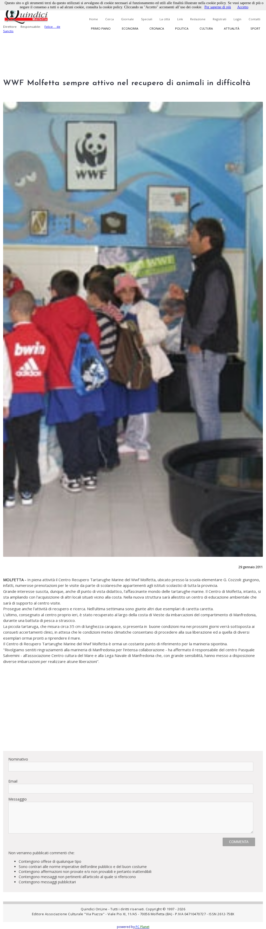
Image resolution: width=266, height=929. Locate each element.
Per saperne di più (217, 7)
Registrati (219, 19)
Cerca (109, 19)
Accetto (242, 7)
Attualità (231, 28)
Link (180, 19)
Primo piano (101, 28)
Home (93, 19)
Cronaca (156, 28)
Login (237, 19)
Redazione (197, 19)
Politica (181, 28)
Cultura (206, 28)
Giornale (127, 19)
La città (164, 19)
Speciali (146, 19)
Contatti (254, 19)
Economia (130, 28)
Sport (255, 28)
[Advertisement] (133, 710)
